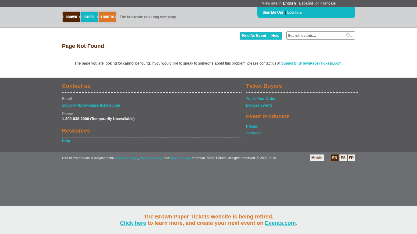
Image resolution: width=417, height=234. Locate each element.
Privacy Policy (151, 158)
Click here (133, 223)
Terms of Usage (126, 158)
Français (328, 3)
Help (275, 36)
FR (351, 158)
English (289, 3)
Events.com (280, 223)
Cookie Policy (180, 158)
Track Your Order (261, 99)
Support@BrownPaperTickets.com (311, 63)
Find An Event (254, 36)
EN (334, 158)
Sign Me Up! (273, 12)
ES (343, 158)
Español (306, 3)
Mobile (317, 158)
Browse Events (259, 105)
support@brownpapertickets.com (91, 105)
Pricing (252, 126)
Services (254, 133)
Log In (292, 12)
